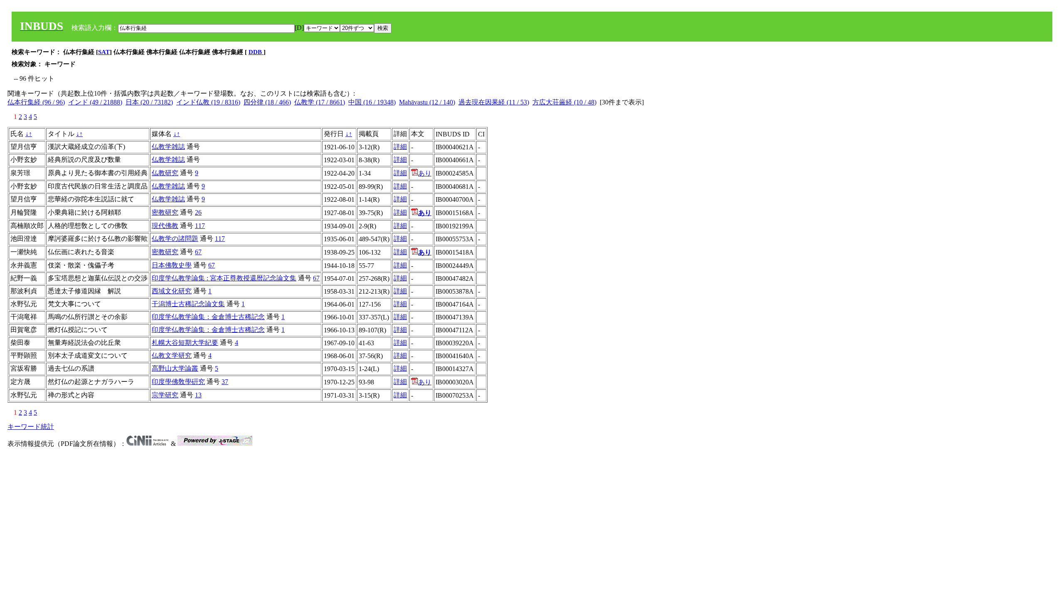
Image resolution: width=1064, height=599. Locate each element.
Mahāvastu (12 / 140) (427, 102)
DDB (256, 52)
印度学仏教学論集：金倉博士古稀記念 (208, 316)
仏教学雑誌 (168, 146)
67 (198, 251)
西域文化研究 (172, 291)
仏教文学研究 (172, 355)
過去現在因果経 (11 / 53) (493, 102)
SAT (104, 52)
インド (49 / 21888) (95, 102)
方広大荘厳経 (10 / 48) (564, 102)
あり (424, 173)
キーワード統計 (30, 426)
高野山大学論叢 (175, 368)
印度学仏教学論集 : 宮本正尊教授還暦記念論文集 (224, 278)
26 (198, 212)
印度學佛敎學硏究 (178, 381)
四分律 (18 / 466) (267, 102)
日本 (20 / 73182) (149, 102)
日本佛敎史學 (172, 265)
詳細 (400, 146)
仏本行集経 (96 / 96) (36, 102)
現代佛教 (165, 225)
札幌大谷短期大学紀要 (185, 342)
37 (225, 381)
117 (200, 225)
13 (198, 395)
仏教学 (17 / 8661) (319, 102)
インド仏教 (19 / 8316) (208, 102)
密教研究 (165, 212)
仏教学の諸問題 (175, 238)
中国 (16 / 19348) (372, 102)
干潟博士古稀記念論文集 (188, 303)
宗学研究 (165, 395)
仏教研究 (165, 172)
